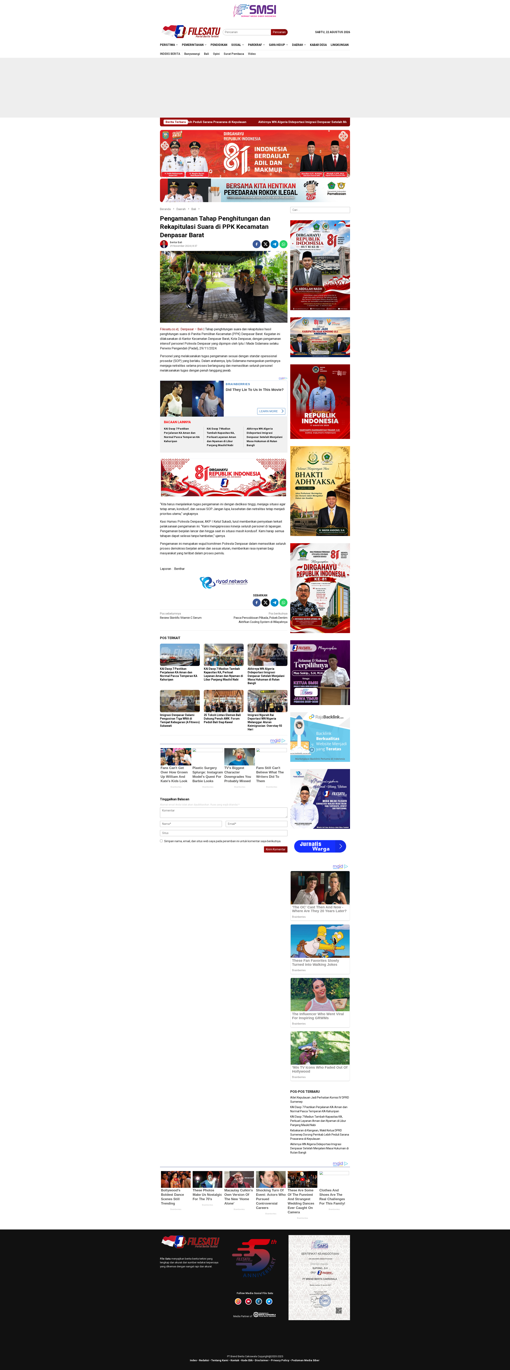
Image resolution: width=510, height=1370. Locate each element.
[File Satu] (191, 31)
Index (193, 1360)
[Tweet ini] (266, 244)
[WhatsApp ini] (283, 244)
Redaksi (204, 1360)
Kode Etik (247, 1360)
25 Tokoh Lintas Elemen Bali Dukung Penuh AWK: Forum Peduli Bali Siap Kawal (222, 718)
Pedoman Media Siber (305, 1360)
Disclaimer (262, 1360)
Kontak (234, 1360)
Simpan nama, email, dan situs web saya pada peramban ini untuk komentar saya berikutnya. (222, 841)
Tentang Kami (219, 1360)
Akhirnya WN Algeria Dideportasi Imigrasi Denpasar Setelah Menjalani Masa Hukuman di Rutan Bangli (264, 437)
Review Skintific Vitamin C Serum (181, 615)
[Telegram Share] (275, 244)
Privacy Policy (280, 1360)
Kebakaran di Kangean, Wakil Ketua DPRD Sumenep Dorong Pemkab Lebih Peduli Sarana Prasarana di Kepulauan (319, 1134)
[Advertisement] (255, 88)
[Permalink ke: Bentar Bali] (164, 244)
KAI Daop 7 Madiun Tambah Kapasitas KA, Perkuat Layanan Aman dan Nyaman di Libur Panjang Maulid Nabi (221, 437)
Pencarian (279, 32)
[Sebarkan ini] (257, 244)
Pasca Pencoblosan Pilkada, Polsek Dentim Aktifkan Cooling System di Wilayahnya (260, 618)
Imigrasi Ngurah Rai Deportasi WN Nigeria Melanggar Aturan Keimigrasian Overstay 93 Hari (265, 722)
